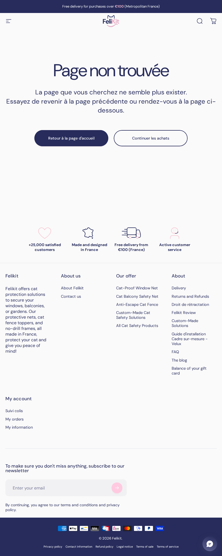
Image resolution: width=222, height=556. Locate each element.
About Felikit (72, 288)
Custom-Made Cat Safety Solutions (133, 315)
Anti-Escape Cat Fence (137, 304)
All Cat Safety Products (137, 325)
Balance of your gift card (189, 371)
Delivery (179, 288)
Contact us (71, 296)
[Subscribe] (117, 487)
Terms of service (168, 546)
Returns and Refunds (190, 296)
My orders (14, 419)
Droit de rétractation (190, 304)
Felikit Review (184, 312)
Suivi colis (14, 411)
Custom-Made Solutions (185, 323)
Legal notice (125, 546)
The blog (179, 360)
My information (19, 427)
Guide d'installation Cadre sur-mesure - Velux (190, 339)
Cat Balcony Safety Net (137, 296)
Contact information (79, 546)
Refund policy (104, 546)
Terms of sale (145, 546)
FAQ (175, 352)
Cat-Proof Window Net (137, 288)
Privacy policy (53, 546)
